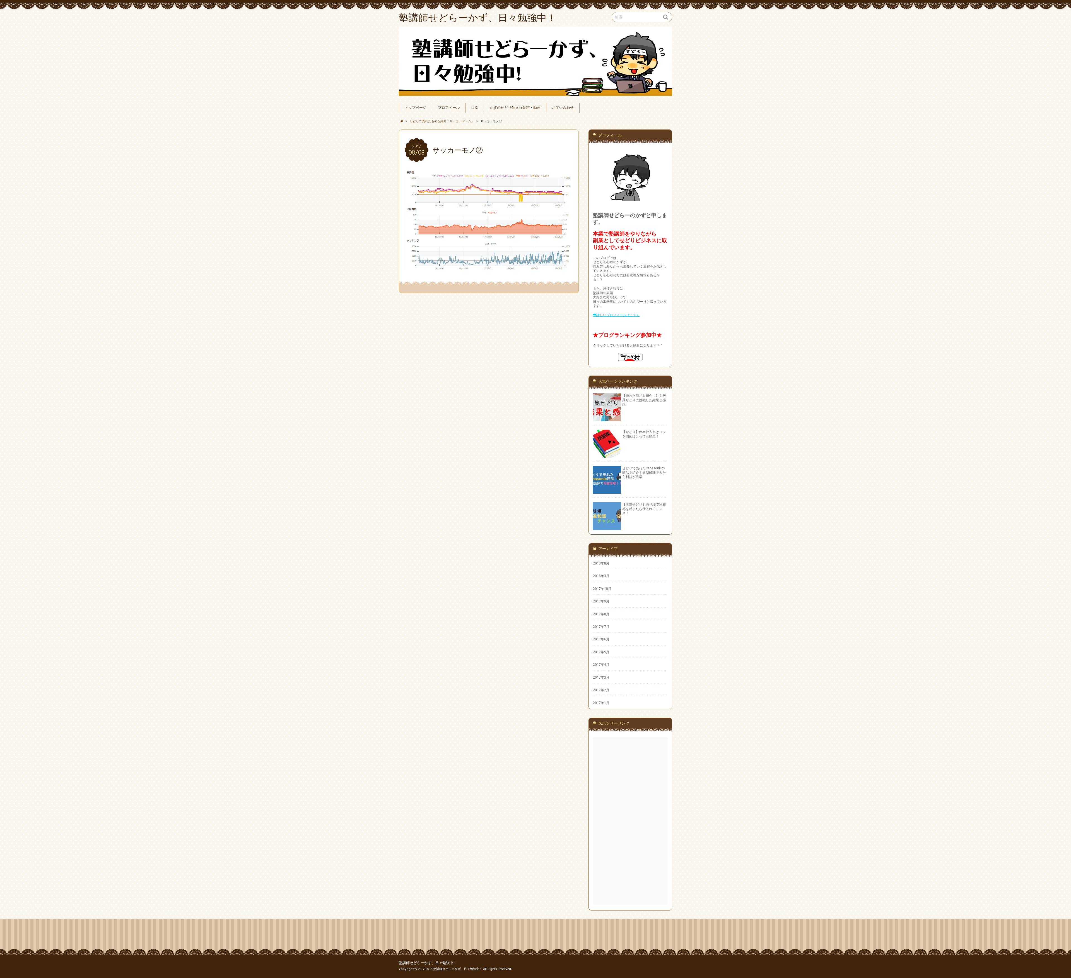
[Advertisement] (631, 821)
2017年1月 (601, 702)
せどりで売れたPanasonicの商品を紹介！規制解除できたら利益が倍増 (644, 472)
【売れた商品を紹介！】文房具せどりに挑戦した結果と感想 (644, 399)
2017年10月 (602, 588)
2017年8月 (601, 614)
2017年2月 (601, 690)
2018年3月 (601, 575)
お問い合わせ (563, 107)
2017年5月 (601, 652)
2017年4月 (601, 664)
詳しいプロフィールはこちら (618, 315)
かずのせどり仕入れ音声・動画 (515, 107)
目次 (474, 107)
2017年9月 (601, 601)
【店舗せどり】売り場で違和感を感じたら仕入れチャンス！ (644, 508)
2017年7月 (601, 626)
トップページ (415, 107)
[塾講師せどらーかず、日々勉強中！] (535, 61)
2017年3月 (601, 677)
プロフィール (449, 107)
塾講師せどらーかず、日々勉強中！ (428, 962)
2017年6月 (601, 639)
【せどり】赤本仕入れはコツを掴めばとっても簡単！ (644, 433)
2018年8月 (601, 563)
